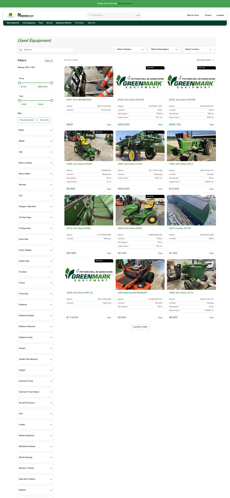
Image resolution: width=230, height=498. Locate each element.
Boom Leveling (25, 163)
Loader (22, 425)
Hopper (22, 370)
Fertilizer (23, 272)
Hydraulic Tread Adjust (29, 392)
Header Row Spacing (28, 359)
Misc (20, 114)
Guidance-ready (25, 337)
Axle (21, 152)
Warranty (44, 120)
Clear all (48, 61)
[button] (220, 15)
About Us (91, 23)
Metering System (26, 436)
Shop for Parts (193, 15)
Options (22, 490)
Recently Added (27, 120)
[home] (25, 15)
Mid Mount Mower (27, 446)
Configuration (25, 228)
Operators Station (27, 479)
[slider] (19, 82)
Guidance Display (26, 316)
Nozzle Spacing (25, 457)
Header (22, 348)
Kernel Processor (27, 403)
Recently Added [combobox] (204, 60)
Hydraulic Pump (26, 381)
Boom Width (24, 174)
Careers (208, 15)
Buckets (22, 185)
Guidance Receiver (27, 326)
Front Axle (23, 294)
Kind (21, 414)
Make (21, 130)
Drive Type (23, 239)
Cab (20, 196)
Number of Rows (26, 468)
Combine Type (25, 217)
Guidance (23, 305)
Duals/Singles (25, 250)
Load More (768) (140, 327)
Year (21, 96)
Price (21, 79)
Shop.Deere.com (125, 4)
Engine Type (24, 261)
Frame (22, 283)
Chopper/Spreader (27, 207)
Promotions (79, 23)
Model (21, 141)
